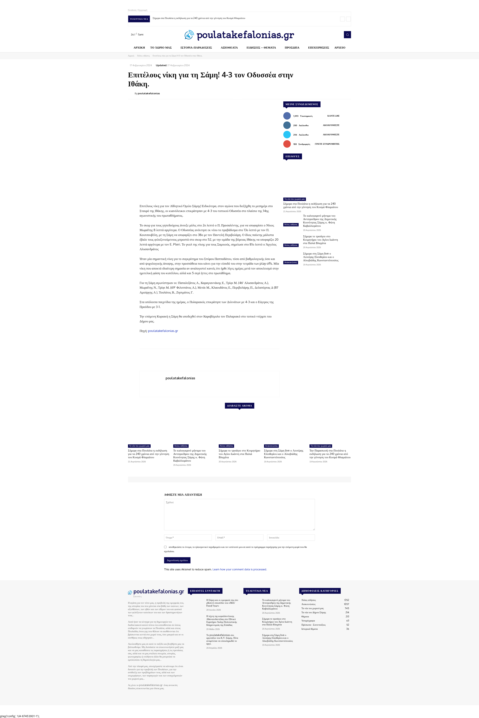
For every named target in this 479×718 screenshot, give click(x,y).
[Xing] (167, 384)
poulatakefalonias (149, 93)
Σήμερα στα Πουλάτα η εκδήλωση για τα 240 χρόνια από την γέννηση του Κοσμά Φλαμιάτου (199, 17)
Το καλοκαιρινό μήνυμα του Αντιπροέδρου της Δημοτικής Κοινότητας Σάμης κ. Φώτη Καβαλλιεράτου (320, 221)
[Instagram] (327, 34)
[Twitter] (332, 34)
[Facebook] (321, 34)
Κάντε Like (333, 116)
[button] (347, 34)
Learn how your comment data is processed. (240, 569)
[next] (348, 19)
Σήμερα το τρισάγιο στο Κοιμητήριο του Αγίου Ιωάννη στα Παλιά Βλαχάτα (320, 239)
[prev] (342, 19)
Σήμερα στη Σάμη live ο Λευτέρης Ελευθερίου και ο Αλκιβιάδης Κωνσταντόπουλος (320, 257)
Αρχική (131, 55)
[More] (347, 93)
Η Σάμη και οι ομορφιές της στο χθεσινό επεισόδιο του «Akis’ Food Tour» (222, 602)
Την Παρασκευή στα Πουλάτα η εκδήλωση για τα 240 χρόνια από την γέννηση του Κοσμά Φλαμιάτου (329, 454)
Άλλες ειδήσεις (143, 55)
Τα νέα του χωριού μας (294, 199)
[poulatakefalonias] (131, 93)
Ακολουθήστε (331, 125)
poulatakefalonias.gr (163, 331)
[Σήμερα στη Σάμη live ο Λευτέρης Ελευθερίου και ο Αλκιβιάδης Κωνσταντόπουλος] (291, 258)
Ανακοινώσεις (290, 262)
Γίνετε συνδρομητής (327, 144)
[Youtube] (337, 34)
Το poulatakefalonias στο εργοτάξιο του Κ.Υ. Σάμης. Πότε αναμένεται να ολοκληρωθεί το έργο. (222, 639)
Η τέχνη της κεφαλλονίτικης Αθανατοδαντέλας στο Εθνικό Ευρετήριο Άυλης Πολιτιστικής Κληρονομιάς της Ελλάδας (221, 620)
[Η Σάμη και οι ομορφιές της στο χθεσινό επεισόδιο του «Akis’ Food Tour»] (195, 605)
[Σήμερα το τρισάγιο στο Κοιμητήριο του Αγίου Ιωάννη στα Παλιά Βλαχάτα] (291, 241)
